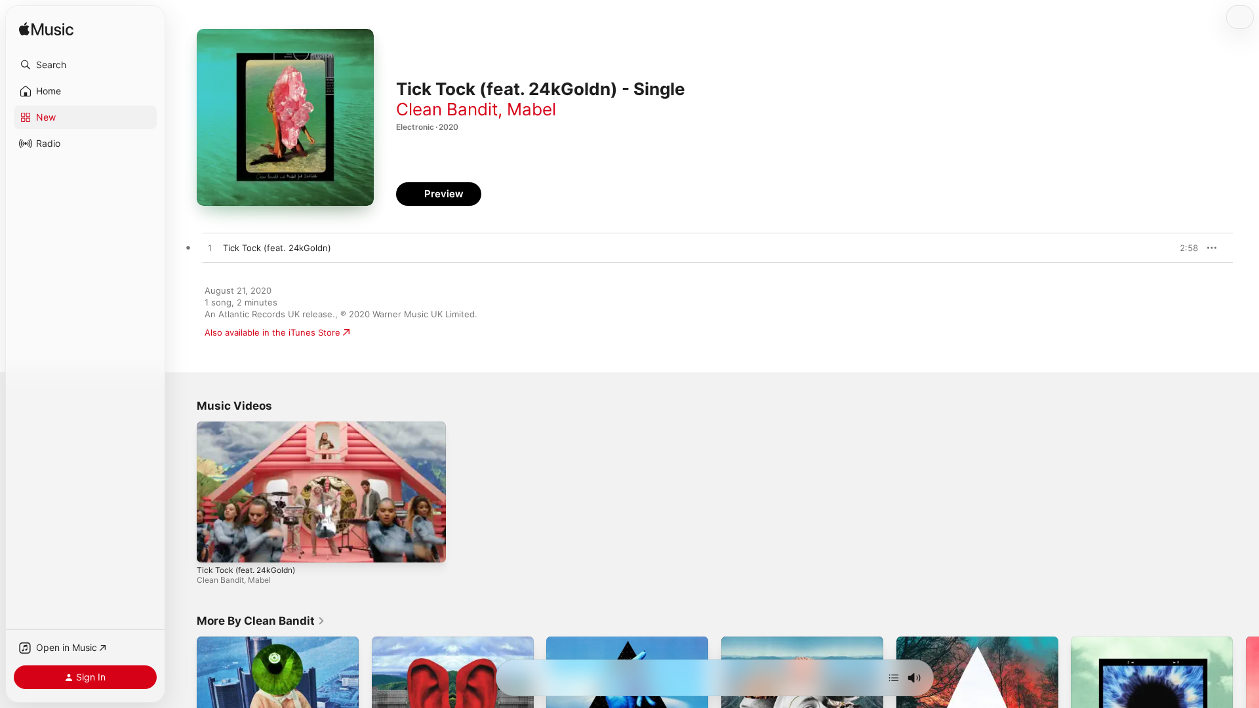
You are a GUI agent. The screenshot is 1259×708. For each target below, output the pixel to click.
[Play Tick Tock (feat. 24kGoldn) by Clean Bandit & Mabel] (210, 248)
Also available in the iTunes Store (272, 332)
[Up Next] (894, 678)
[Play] (213, 546)
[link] (261, 621)
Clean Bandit (447, 109)
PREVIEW (1183, 248)
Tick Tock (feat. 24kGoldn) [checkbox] (277, 248)
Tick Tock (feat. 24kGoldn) (246, 570)
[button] (85, 65)
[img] (46, 29)
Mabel (531, 109)
